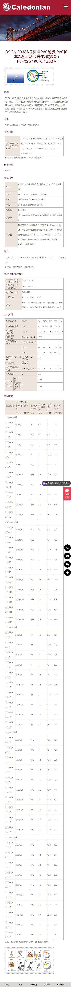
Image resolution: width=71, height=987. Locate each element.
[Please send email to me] (67, 556)
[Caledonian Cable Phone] (67, 547)
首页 (7, 984)
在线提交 (33, 984)
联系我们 (47, 984)
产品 (20, 984)
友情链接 (60, 984)
